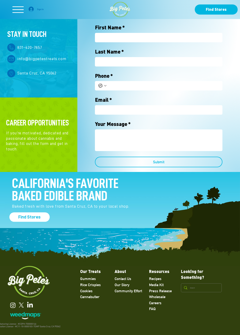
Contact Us (123, 279)
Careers (155, 303)
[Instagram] (12, 305)
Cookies (86, 291)
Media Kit (156, 285)
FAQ (152, 309)
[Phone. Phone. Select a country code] (102, 86)
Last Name (109, 51)
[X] (21, 305)
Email (103, 99)
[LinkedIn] (30, 305)
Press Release (160, 291)
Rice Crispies (90, 285)
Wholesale (157, 297)
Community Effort (128, 291)
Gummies (88, 279)
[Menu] (18, 10)
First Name (110, 27)
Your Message (113, 124)
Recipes (155, 279)
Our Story (122, 285)
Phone (104, 75)
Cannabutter (89, 297)
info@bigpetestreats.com (41, 59)
